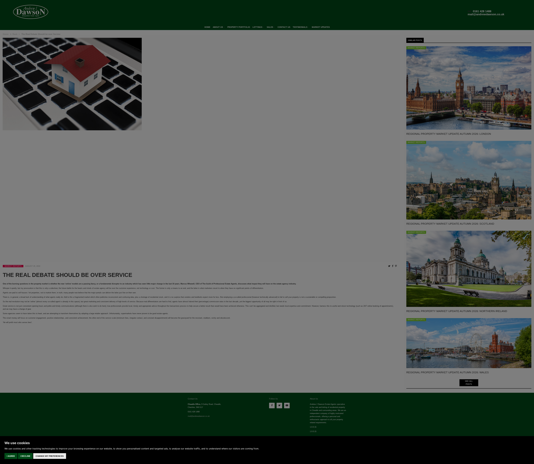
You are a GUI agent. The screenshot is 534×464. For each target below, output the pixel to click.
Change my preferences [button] (50, 456)
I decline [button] (25, 456)
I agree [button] (11, 456)
